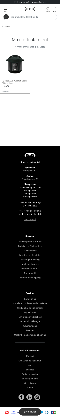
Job (30, 365)
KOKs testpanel (30, 326)
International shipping (30, 277)
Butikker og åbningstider (30, 246)
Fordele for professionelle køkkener (30, 303)
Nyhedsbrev (30, 312)
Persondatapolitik (30, 268)
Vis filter (31, 412)
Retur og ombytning (30, 259)
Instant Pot (5, 91)
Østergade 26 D (30, 170)
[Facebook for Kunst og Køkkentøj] (21, 397)
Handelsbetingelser (30, 264)
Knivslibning (30, 299)
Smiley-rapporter (30, 374)
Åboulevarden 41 (30, 179)
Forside (7, 26)
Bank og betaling (30, 378)
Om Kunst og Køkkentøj (30, 360)
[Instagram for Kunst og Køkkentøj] (37, 397)
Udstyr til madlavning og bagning (30, 335)
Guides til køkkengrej (30, 321)
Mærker (30, 330)
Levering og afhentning (30, 255)
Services (30, 369)
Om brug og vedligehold (30, 317)
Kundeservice (30, 250)
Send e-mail (30, 219)
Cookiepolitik (30, 273)
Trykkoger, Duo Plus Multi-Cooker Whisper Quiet (14, 82)
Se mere (42, 2)
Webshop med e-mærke (30, 241)
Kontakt (30, 356)
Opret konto (30, 383)
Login (30, 387)
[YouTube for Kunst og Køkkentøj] (29, 397)
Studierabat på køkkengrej (30, 308)
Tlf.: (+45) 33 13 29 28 (30, 211)
